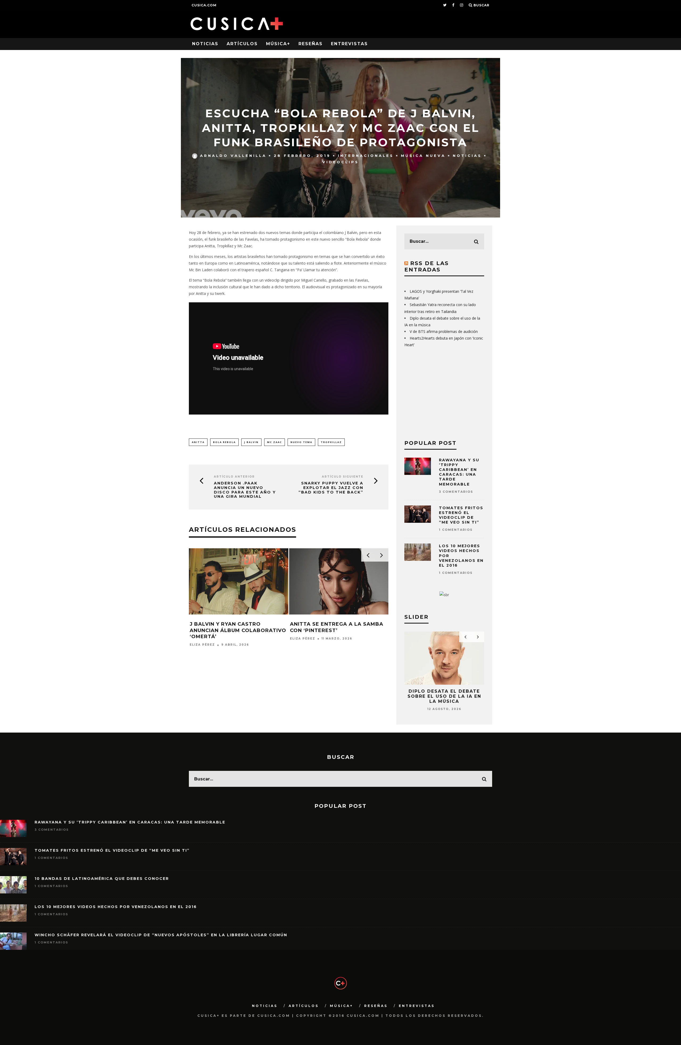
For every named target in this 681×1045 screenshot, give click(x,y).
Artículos (242, 43)
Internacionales (366, 155)
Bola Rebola (224, 442)
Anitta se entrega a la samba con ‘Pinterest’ (336, 627)
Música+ (278, 43)
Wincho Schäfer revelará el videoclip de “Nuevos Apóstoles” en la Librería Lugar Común (161, 935)
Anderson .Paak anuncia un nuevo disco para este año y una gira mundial (245, 490)
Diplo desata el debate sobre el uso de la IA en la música (444, 696)
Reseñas (310, 43)
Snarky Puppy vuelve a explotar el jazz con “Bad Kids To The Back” (330, 487)
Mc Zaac (274, 442)
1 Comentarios (456, 530)
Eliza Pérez (202, 645)
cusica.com (204, 5)
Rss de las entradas (426, 266)
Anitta (198, 442)
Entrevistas (349, 43)
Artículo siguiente (342, 476)
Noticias (205, 43)
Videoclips (340, 162)
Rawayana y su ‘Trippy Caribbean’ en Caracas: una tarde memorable (459, 472)
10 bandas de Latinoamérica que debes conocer (102, 878)
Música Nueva (423, 155)
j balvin (251, 442)
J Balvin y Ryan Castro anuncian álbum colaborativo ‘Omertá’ (238, 630)
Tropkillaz (331, 442)
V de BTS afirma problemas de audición (444, 331)
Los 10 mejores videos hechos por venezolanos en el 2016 (116, 906)
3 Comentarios (456, 492)
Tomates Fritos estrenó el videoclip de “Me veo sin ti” (461, 515)
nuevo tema (301, 442)
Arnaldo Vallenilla (233, 155)
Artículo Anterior (234, 476)
